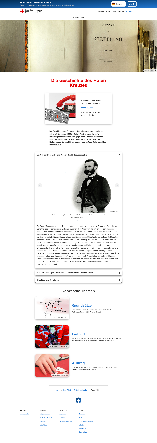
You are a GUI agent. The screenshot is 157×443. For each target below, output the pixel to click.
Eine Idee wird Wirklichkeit (48, 280)
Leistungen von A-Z (66, 421)
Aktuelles (63, 417)
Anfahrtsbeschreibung (86, 421)
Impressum (82, 428)
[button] (77, 220)
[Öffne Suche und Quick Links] (135, 11)
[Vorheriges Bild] (117, 185)
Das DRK (129, 12)
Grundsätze (82, 305)
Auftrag (78, 362)
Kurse (108, 12)
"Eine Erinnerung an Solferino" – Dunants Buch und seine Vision (65, 272)
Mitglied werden (45, 414)
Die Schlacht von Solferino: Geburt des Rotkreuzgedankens (62, 154)
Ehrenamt (43, 421)
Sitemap (81, 425)
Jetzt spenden (24, 414)
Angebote (101, 12)
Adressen (82, 414)
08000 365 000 (87, 107)
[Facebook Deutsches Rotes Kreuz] (78, 400)
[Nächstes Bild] (40, 185)
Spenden (121, 12)
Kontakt (81, 417)
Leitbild (78, 334)
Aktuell (114, 12)
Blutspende (43, 425)
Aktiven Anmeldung (46, 417)
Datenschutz (83, 432)
